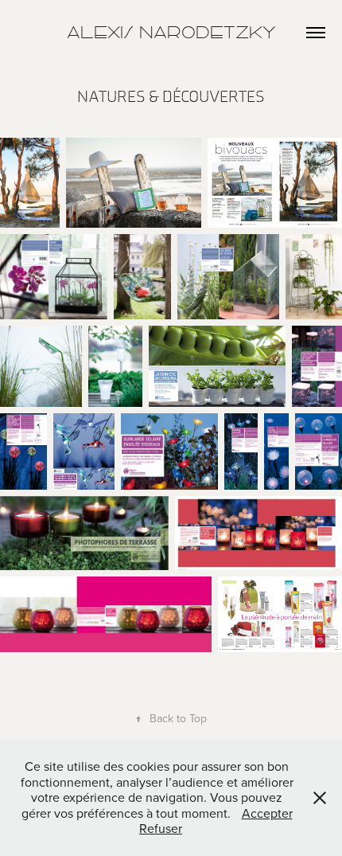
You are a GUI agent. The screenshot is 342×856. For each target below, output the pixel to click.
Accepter (267, 813)
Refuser (160, 828)
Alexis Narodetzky (171, 32)
